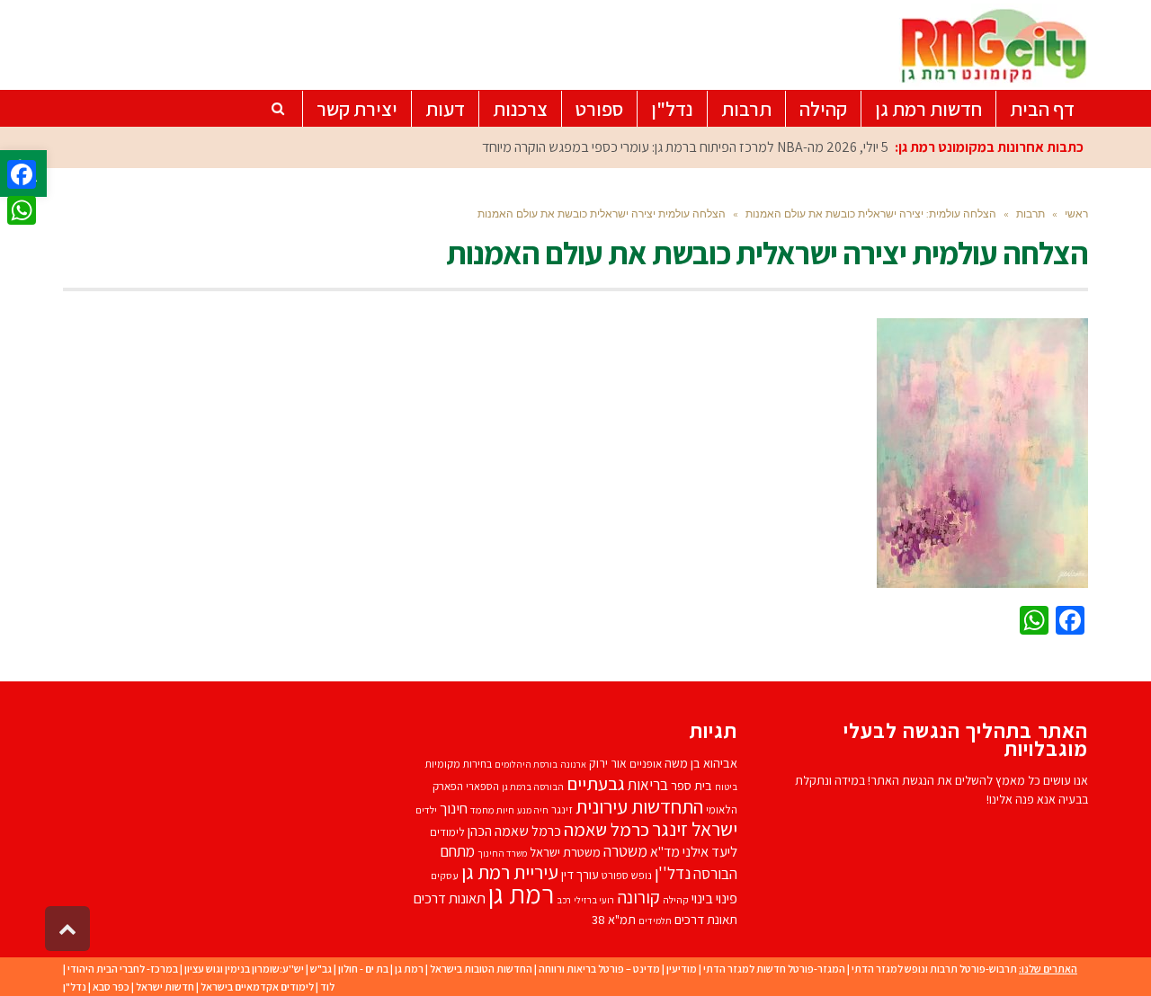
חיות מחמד (492, 809)
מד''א (665, 851)
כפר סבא (111, 986)
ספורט (615, 875)
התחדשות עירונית (639, 806)
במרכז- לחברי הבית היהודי (122, 968)
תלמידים (655, 920)
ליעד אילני (710, 851)
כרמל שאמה (606, 829)
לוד (327, 986)
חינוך (454, 808)
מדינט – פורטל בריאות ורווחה (599, 968)
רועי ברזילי (594, 900)
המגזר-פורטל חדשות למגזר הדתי (774, 968)
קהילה (676, 899)
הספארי (482, 786)
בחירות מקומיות (458, 763)
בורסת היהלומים (526, 764)
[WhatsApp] (22, 210)
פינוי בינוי (714, 898)
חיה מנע (533, 810)
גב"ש (321, 968)
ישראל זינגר (694, 828)
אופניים (645, 763)
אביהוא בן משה (701, 762)
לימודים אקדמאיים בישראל (257, 986)
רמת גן (521, 893)
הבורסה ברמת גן (533, 786)
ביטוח (726, 786)
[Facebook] (22, 174)
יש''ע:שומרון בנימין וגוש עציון (244, 968)
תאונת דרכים (705, 919)
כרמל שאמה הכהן (514, 831)
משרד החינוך (502, 853)
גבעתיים (596, 783)
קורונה (638, 897)
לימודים (447, 832)
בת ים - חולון (363, 968)
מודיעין (681, 968)
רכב (564, 900)
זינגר (562, 809)
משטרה (625, 850)
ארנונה (573, 764)
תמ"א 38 (614, 919)
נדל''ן (673, 873)
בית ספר (691, 785)
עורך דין (580, 874)
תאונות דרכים (450, 898)
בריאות (648, 785)
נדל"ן (74, 986)
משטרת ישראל (565, 851)
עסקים (445, 875)
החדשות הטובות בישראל (481, 968)
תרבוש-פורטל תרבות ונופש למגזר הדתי (934, 968)
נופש (641, 875)
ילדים (426, 809)
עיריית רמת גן (509, 872)
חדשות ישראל (165, 986)
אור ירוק (608, 763)
